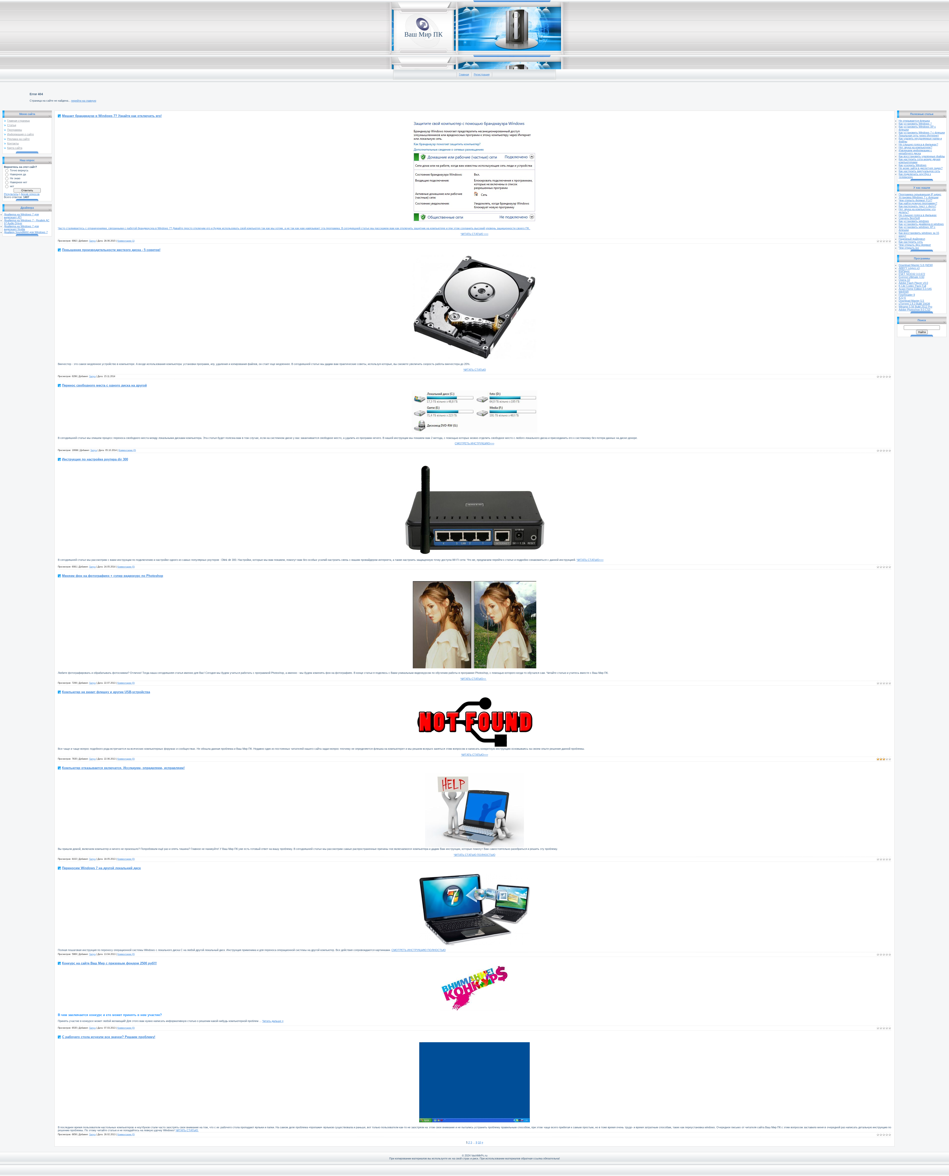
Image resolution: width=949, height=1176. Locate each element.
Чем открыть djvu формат (915, 244)
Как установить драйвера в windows (921, 224)
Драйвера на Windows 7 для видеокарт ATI (21, 216)
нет (12, 186)
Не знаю (15, 178)
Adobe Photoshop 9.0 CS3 (914, 309)
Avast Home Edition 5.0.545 (915, 288)
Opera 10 (904, 279)
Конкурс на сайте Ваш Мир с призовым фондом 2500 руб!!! (109, 963)
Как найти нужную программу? (918, 203)
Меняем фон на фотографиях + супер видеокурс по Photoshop (112, 576)
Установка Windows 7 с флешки (918, 197)
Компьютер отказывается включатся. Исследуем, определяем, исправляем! (123, 768)
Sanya (92, 241)
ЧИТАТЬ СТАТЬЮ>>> (590, 559)
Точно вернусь (19, 170)
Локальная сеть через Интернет (919, 135)
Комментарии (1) (126, 241)
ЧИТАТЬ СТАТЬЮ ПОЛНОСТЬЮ (474, 854)
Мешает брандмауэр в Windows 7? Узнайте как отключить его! (112, 116)
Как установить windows (914, 221)
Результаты (11, 194)
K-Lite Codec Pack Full (912, 285)
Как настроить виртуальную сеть (919, 171)
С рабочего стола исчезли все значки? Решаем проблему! (108, 1037)
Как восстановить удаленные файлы (922, 156)
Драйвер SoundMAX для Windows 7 (26, 232)
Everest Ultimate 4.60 (911, 276)
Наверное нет (18, 182)
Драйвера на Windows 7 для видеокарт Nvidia (21, 228)
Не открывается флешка (914, 120)
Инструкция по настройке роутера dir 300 (95, 459)
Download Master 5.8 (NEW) (916, 265)
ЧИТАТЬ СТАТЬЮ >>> (474, 233)
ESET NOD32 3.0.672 (912, 273)
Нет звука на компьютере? (915, 147)
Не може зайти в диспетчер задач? (921, 168)
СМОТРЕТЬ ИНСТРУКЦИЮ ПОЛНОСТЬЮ (418, 950)
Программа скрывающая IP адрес (920, 194)
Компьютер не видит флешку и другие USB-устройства (106, 692)
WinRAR (904, 291)
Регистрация (482, 74)
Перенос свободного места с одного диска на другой (104, 385)
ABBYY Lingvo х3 (909, 268)
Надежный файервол (912, 238)
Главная (464, 74)
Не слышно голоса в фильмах (918, 215)
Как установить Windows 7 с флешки (922, 132)
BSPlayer (904, 271)
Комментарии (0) (127, 450)
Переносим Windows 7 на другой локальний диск (101, 868)
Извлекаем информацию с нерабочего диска (915, 152)
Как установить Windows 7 (915, 123)
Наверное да (18, 174)
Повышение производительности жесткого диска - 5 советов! (111, 250)
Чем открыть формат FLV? (915, 200)
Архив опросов (30, 194)
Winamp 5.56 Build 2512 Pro (915, 306)
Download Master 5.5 (911, 300)
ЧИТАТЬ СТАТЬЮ (474, 369)
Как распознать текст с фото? (917, 206)
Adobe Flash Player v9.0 (913, 282)
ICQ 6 (902, 297)
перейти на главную (83, 100)
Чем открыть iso (909, 247)
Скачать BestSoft (909, 218)
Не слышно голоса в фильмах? (918, 144)
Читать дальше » (272, 1020)
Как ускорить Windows (913, 165)
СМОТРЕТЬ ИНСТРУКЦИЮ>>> (474, 443)
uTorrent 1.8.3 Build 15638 (914, 303)
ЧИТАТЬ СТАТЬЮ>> (473, 678)
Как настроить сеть (911, 241)
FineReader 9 (907, 294)
